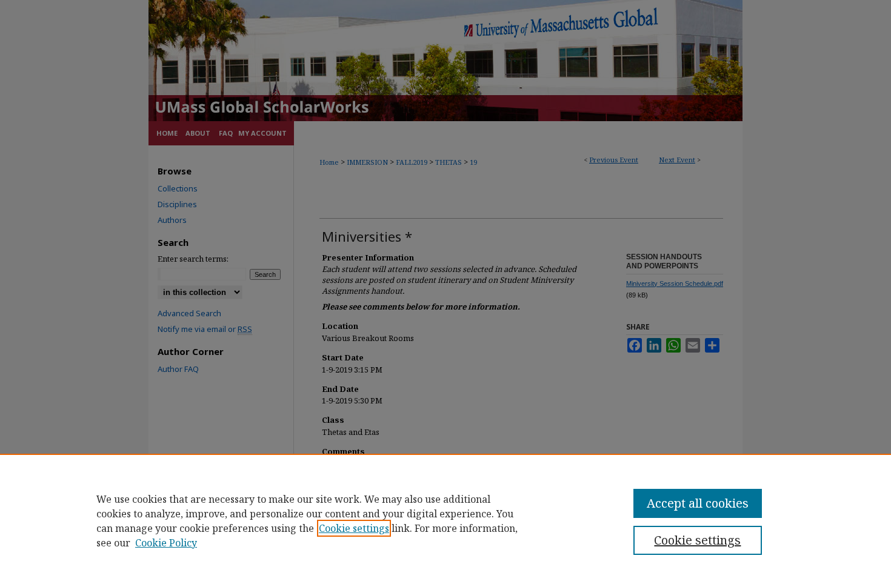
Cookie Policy (166, 542)
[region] (445, 520)
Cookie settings (354, 528)
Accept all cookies (698, 503)
